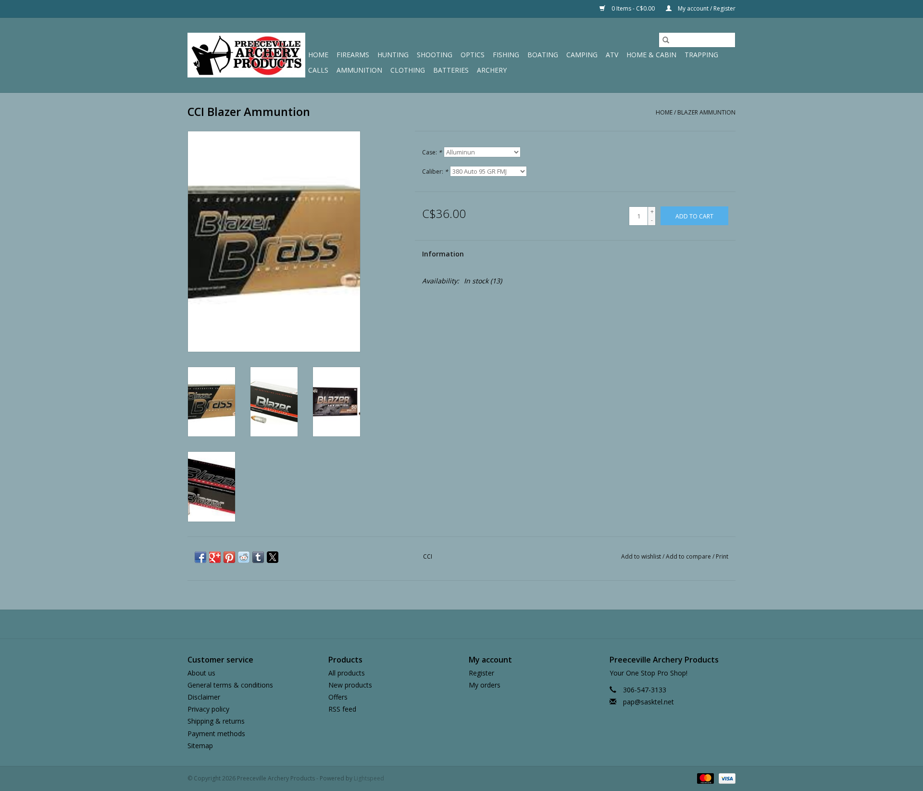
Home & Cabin (651, 54)
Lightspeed (369, 778)
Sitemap (200, 745)
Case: (432, 152)
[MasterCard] (704, 778)
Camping (582, 54)
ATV (612, 54)
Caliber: (435, 171)
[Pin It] (229, 557)
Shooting (434, 54)
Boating (542, 54)
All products (346, 672)
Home (318, 54)
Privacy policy (208, 709)
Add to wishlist (641, 556)
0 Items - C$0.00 (633, 8)
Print (722, 556)
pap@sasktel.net (648, 701)
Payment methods (216, 733)
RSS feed (342, 709)
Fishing (506, 54)
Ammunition (359, 70)
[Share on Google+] (215, 557)
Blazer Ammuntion (706, 112)
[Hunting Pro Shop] (246, 55)
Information (443, 253)
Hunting (393, 54)
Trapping (701, 54)
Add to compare (689, 556)
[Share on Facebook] (200, 557)
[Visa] (725, 778)
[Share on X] (272, 557)
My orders (484, 684)
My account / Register (706, 8)
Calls (318, 70)
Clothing (407, 70)
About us (201, 672)
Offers (338, 697)
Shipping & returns (216, 721)
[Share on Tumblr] (258, 557)
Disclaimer (203, 697)
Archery (492, 70)
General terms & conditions (230, 684)
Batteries (451, 70)
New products (350, 684)
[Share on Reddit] (243, 557)
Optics (473, 54)
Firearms (353, 54)
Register (481, 672)
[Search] (666, 40)
